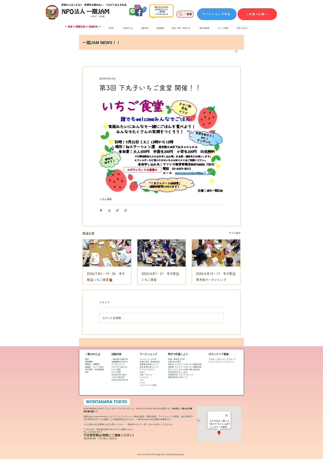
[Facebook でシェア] (100, 210)
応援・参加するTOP (176, 359)
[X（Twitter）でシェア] (109, 210)
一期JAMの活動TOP (119, 359)
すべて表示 (235, 233)
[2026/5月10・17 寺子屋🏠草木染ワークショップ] (216, 253)
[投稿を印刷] (125, 210)
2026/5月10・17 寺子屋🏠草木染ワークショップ (216, 276)
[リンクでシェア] (117, 210)
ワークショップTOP (148, 359)
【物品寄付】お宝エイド (177, 377)
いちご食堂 (106, 199)
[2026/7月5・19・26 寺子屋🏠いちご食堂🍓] (107, 253)
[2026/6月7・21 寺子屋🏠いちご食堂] (161, 253)
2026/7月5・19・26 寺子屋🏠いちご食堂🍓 (106, 276)
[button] (236, 51)
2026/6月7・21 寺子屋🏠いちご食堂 (160, 276)
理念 (87, 359)
